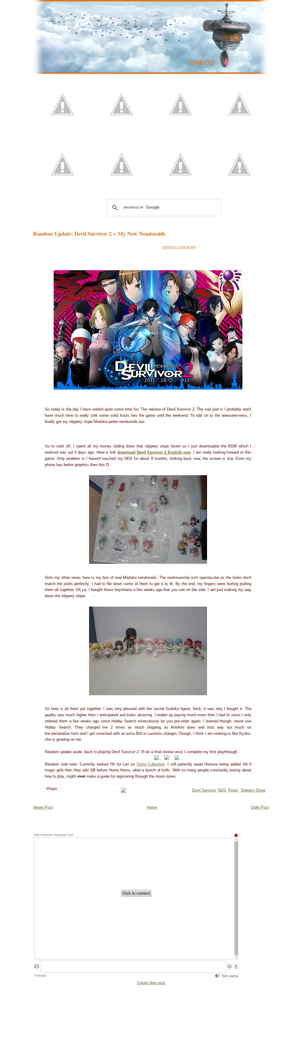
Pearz (233, 790)
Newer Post (43, 807)
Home (152, 807)
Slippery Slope (253, 790)
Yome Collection (151, 764)
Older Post (260, 807)
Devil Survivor (204, 790)
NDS (222, 790)
